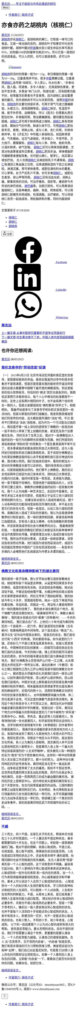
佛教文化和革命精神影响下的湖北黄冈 (30, 571)
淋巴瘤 (28, 185)
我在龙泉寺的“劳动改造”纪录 (23, 367)
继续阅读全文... (11, 558)
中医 (49, 78)
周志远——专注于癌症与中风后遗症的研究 (28, 3)
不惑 (4, 826)
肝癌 (33, 47)
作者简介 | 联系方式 (21, 14)
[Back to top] (4, 996)
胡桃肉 (5, 39)
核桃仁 (13, 217)
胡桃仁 (20, 39)
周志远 (5, 35)
